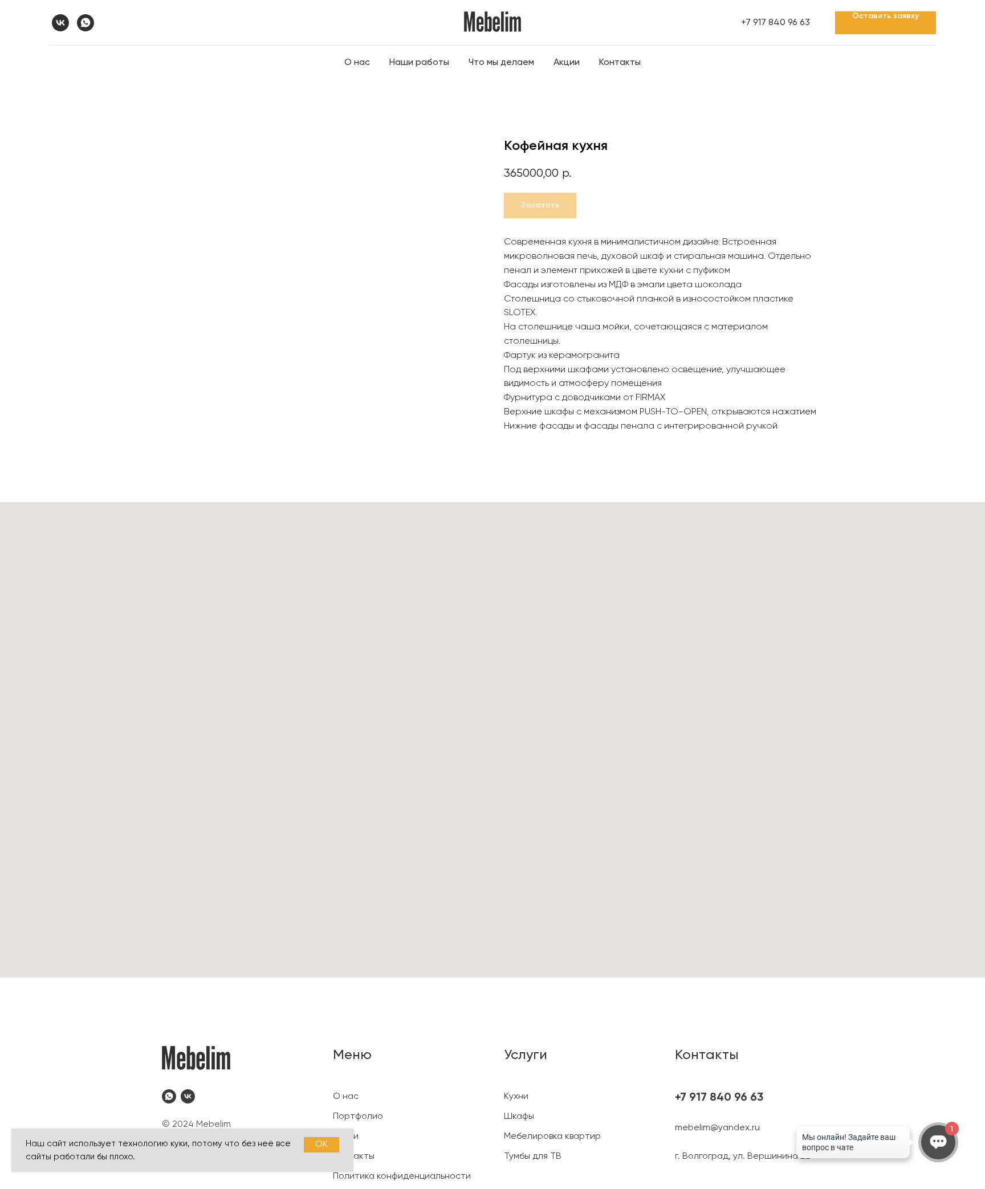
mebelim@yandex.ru (717, 1128)
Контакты (620, 62)
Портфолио (358, 1116)
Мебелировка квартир (552, 1136)
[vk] (60, 22)
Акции (566, 62)
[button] (885, 22)
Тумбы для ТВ (532, 1156)
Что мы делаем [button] (501, 62)
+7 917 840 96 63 (775, 22)
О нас (357, 62)
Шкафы (519, 1116)
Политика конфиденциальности (402, 1176)
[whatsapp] (85, 22)
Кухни (516, 1096)
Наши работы (419, 62)
